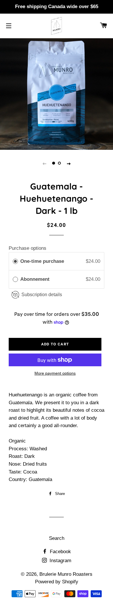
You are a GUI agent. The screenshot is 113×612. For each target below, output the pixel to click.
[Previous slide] (44, 163)
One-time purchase (42, 261)
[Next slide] (68, 163)
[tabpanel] (56, 93)
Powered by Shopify (56, 581)
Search (56, 538)
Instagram (59, 560)
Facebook (59, 551)
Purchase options (27, 248)
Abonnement (35, 279)
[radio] (15, 261)
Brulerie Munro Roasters (65, 574)
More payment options (55, 373)
